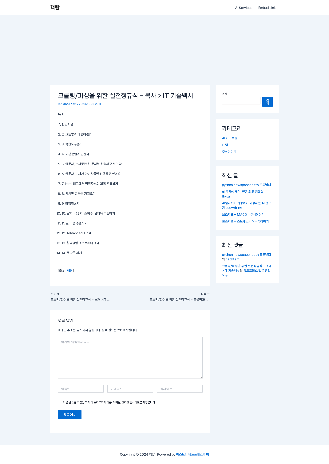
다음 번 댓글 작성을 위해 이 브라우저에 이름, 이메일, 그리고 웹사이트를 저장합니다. (109, 402)
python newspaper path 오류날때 (246, 184)
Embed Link (267, 7)
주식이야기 (229, 151)
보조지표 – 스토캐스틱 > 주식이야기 (245, 221)
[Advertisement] (164, 44)
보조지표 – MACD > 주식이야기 (243, 214)
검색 (224, 93)
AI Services (243, 7)
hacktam (232, 259)
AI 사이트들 (229, 138)
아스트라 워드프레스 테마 (192, 454)
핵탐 (55, 7)
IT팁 (225, 145)
